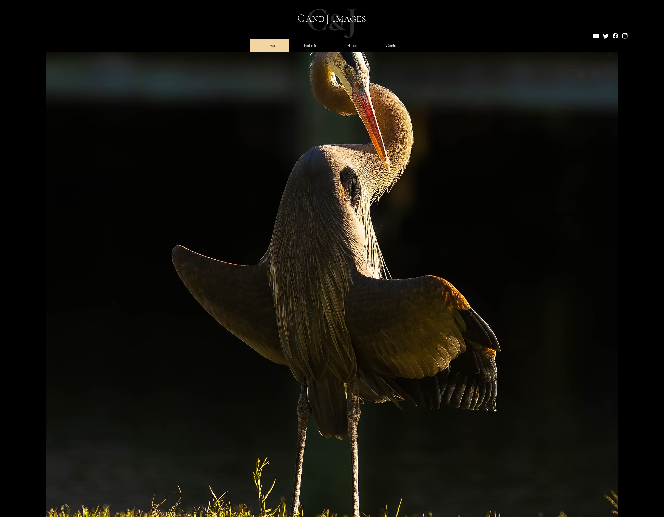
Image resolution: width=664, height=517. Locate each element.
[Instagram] (624, 35)
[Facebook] (615, 35)
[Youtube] (596, 35)
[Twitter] (605, 35)
